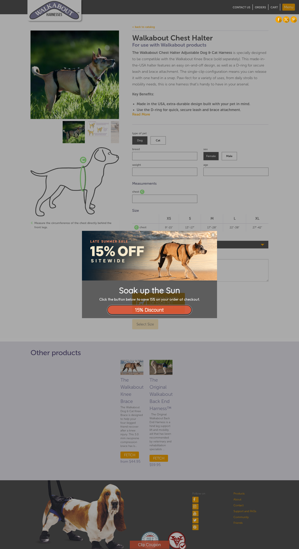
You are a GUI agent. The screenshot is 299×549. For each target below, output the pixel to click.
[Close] (213, 234)
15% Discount (149, 310)
